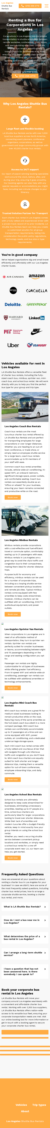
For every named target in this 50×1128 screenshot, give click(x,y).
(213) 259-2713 (32, 6)
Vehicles (21, 1104)
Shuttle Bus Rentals (7, 6)
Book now (13, 497)
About (25, 1111)
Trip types (39, 1104)
